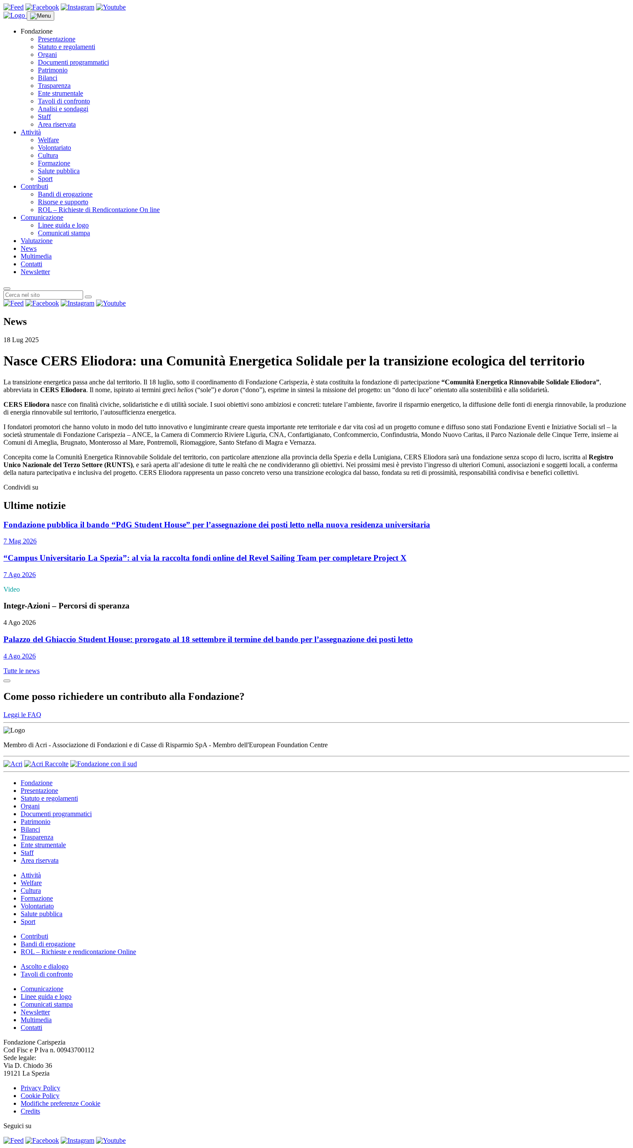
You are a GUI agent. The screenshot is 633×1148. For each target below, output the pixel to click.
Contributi (34, 186)
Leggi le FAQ (22, 714)
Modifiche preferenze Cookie (60, 1103)
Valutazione (37, 240)
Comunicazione (42, 217)
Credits (30, 1111)
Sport (45, 178)
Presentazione (56, 39)
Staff (44, 116)
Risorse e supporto (63, 202)
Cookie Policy (40, 1095)
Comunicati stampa (64, 233)
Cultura (48, 155)
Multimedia (36, 256)
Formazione (54, 163)
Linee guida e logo (63, 225)
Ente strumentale (60, 93)
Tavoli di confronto (64, 101)
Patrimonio (53, 70)
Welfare (48, 140)
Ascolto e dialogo (44, 966)
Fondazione (37, 782)
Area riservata (57, 124)
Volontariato (54, 147)
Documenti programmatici (73, 62)
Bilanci (47, 77)
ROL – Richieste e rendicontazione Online (78, 951)
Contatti (31, 264)
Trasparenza (54, 85)
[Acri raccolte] (46, 763)
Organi (47, 54)
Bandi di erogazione (65, 194)
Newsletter (35, 271)
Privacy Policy (40, 1088)
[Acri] (12, 763)
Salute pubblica (59, 171)
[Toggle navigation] (40, 16)
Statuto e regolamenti (66, 46)
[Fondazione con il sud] (103, 763)
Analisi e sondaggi (63, 108)
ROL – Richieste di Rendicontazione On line (99, 209)
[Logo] (15, 15)
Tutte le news (21, 670)
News (29, 248)
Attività (31, 132)
